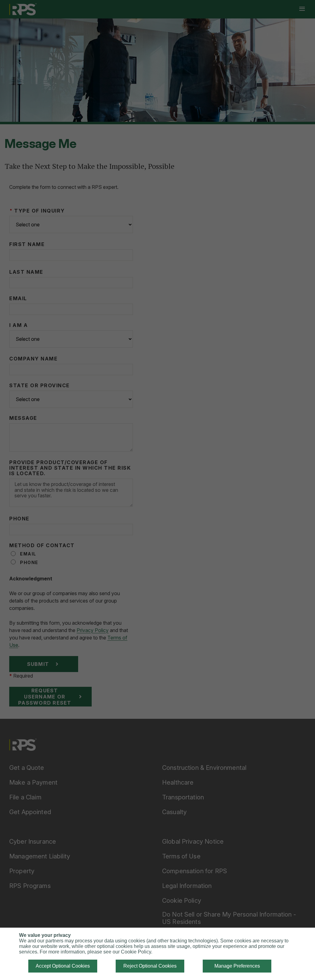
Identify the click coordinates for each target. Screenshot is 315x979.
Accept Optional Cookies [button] (63, 966)
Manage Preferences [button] (237, 966)
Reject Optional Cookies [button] (150, 966)
